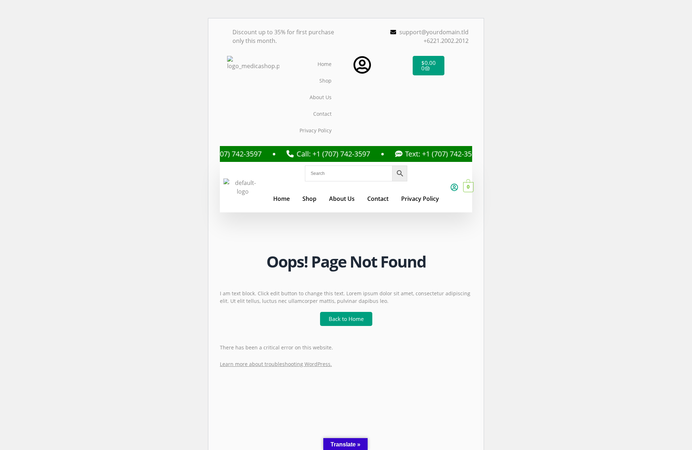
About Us (321, 97)
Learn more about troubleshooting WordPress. (276, 364)
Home (325, 64)
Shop (325, 80)
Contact (322, 113)
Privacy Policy (316, 130)
